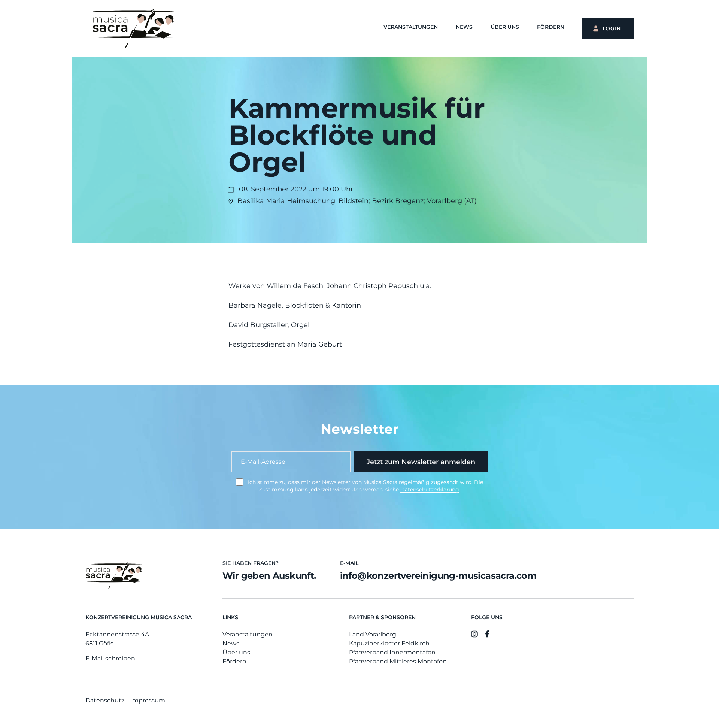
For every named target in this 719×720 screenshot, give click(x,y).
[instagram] (474, 634)
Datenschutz (104, 700)
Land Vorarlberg (372, 634)
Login (612, 28)
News (464, 27)
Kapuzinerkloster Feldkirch (389, 643)
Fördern (550, 27)
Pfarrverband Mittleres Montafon (398, 661)
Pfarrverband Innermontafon (392, 652)
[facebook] (487, 634)
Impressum (147, 700)
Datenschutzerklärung (429, 489)
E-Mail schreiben (110, 658)
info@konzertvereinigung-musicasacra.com (438, 575)
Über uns (505, 27)
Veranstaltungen (410, 27)
